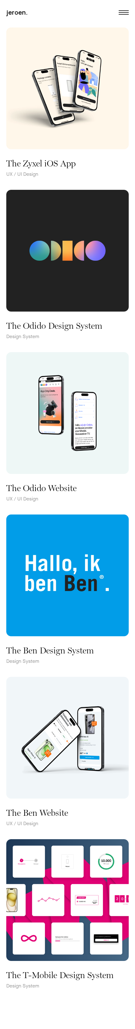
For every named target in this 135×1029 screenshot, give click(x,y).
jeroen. (17, 12)
